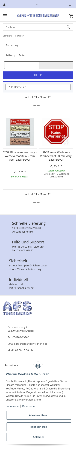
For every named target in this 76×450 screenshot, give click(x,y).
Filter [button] (38, 75)
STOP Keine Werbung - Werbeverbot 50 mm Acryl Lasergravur (56, 155)
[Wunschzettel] (70, 5)
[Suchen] (70, 27)
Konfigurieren (38, 426)
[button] (37, 5)
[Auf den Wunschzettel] (70, 117)
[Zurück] (27, 105)
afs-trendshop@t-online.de (32, 343)
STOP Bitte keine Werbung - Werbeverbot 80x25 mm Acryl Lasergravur (20, 155)
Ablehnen (39, 436)
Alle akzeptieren (38, 415)
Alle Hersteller (17, 87)
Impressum (12, 406)
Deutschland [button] (56, 176)
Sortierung (12, 45)
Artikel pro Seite (15, 55)
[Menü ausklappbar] (5, 16)
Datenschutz (29, 406)
